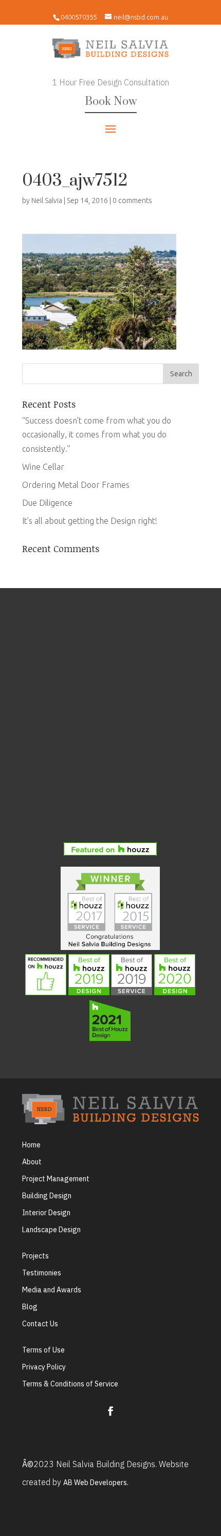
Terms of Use (43, 1350)
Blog (30, 1306)
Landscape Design (51, 1229)
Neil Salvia (46, 200)
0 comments (132, 200)
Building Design (46, 1195)
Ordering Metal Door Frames (76, 484)
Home (31, 1144)
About (32, 1161)
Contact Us (40, 1323)
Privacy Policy (44, 1367)
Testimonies (41, 1272)
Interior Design (46, 1212)
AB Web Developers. (95, 1482)
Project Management (55, 1178)
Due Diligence (47, 502)
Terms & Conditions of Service (70, 1383)
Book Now (111, 101)
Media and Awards (51, 1289)
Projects (35, 1255)
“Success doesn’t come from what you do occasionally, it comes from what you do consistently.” (96, 434)
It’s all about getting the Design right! (89, 520)
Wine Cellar (43, 466)
